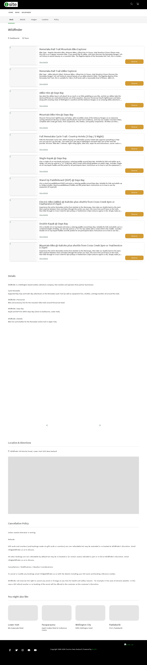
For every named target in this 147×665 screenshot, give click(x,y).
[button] (23, 55)
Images (34, 19)
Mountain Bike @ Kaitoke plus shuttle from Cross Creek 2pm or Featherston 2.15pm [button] (80, 246)
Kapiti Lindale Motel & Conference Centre (54, 629)
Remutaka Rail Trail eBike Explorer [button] (58, 71)
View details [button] (43, 62)
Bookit (94, 649)
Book (11, 19)
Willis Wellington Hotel (84, 628)
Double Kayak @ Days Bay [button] (53, 223)
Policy (56, 19)
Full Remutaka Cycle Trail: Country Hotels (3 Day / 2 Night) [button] (71, 136)
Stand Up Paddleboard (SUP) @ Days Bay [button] (62, 180)
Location (45, 19)
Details (22, 19)
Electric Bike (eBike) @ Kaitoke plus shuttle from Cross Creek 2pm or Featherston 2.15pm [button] (77, 202)
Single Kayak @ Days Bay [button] (52, 158)
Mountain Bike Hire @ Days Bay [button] (56, 114)
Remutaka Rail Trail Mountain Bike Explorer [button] (63, 49)
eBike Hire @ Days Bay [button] (51, 92)
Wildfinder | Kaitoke (15, 319)
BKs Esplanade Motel (15, 628)
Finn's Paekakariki (115, 628)
